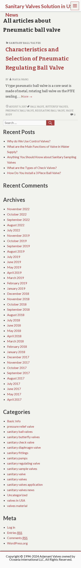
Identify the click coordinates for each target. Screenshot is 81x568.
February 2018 (17, 346)
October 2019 (17, 241)
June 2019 (14, 262)
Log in (11, 527)
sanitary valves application (25, 484)
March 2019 (15, 278)
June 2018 (14, 325)
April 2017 (14, 399)
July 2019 (13, 257)
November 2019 (18, 235)
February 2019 (17, 283)
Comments (17, 538)
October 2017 (17, 368)
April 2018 (14, 336)
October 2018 (17, 304)
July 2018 (13, 320)
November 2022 (18, 209)
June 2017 (14, 389)
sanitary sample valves (22, 468)
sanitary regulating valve (23, 463)
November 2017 (18, 362)
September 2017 (18, 373)
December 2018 (18, 293)
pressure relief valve (20, 426)
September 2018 (18, 309)
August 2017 (15, 378)
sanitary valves (17, 479)
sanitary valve (16, 474)
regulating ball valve (50, 110)
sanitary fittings (17, 453)
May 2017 (14, 394)
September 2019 (18, 246)
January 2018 (16, 352)
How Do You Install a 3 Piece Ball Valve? (34, 173)
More (26, 96)
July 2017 (13, 383)
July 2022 (13, 230)
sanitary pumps (17, 458)
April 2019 (14, 272)
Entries (14, 532)
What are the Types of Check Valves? (32, 168)
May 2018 (14, 330)
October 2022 (17, 214)
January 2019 (16, 288)
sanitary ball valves (25, 43)
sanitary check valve (20, 442)
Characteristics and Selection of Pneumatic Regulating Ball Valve (37, 58)
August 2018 (15, 315)
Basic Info (14, 421)
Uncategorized (17, 495)
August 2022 (15, 225)
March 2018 (15, 341)
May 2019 (14, 267)
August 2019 (15, 251)
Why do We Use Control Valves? (29, 141)
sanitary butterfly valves (23, 437)
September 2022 (18, 219)
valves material (17, 506)
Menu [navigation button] (75, 5)
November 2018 (18, 299)
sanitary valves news (20, 490)
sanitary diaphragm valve (24, 447)
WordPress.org (17, 543)
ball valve (37, 106)
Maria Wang (20, 79)
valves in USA (16, 500)
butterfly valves (56, 106)
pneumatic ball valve (20, 110)
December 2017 (18, 357)
